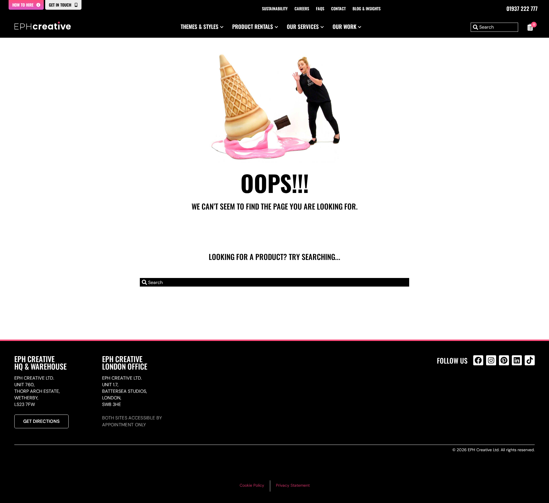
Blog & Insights (367, 8)
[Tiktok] (530, 360)
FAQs (320, 8)
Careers (302, 8)
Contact (338, 8)
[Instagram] (491, 360)
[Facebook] (478, 360)
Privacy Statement (293, 485)
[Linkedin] (517, 360)
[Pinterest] (504, 360)
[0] (529, 27)
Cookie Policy (252, 485)
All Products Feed (480, 385)
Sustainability (275, 8)
